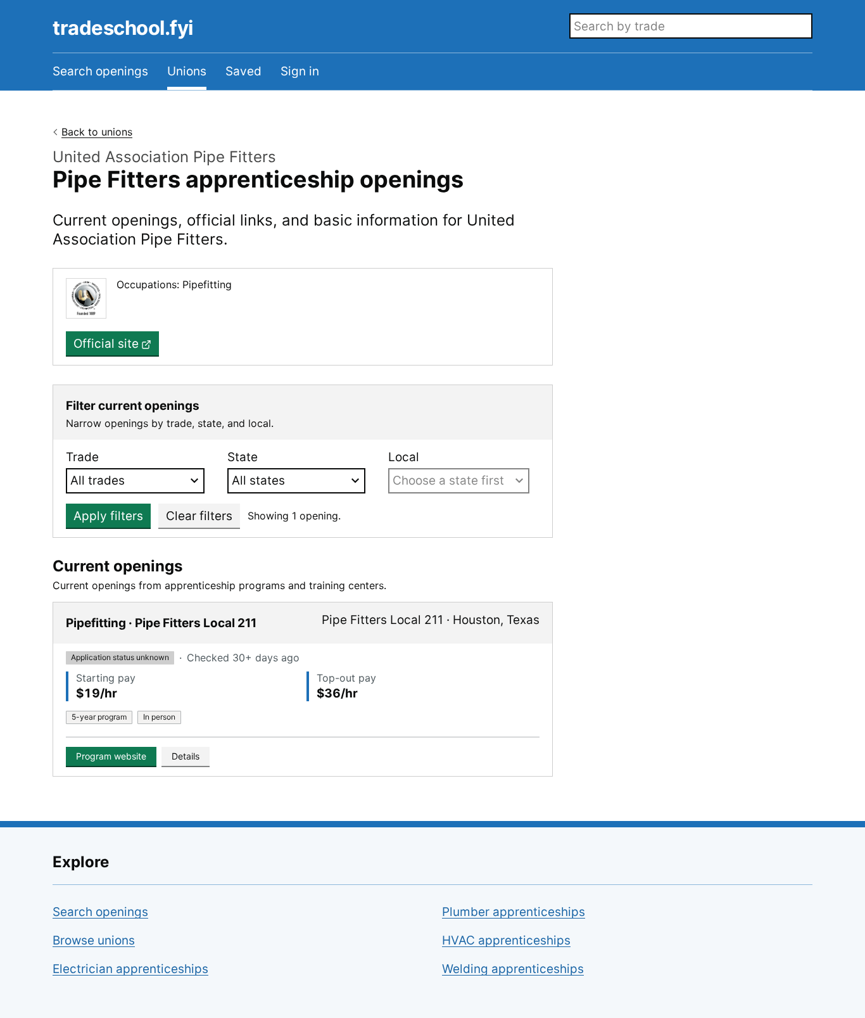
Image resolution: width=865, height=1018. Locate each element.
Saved (243, 71)
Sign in (300, 71)
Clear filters (199, 516)
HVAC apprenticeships (506, 940)
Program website (111, 756)
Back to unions (96, 131)
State (242, 457)
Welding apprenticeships (513, 969)
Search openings (100, 71)
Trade (82, 457)
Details (185, 756)
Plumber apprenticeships (513, 912)
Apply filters (108, 516)
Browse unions (94, 940)
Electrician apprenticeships (130, 969)
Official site (106, 343)
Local (403, 457)
